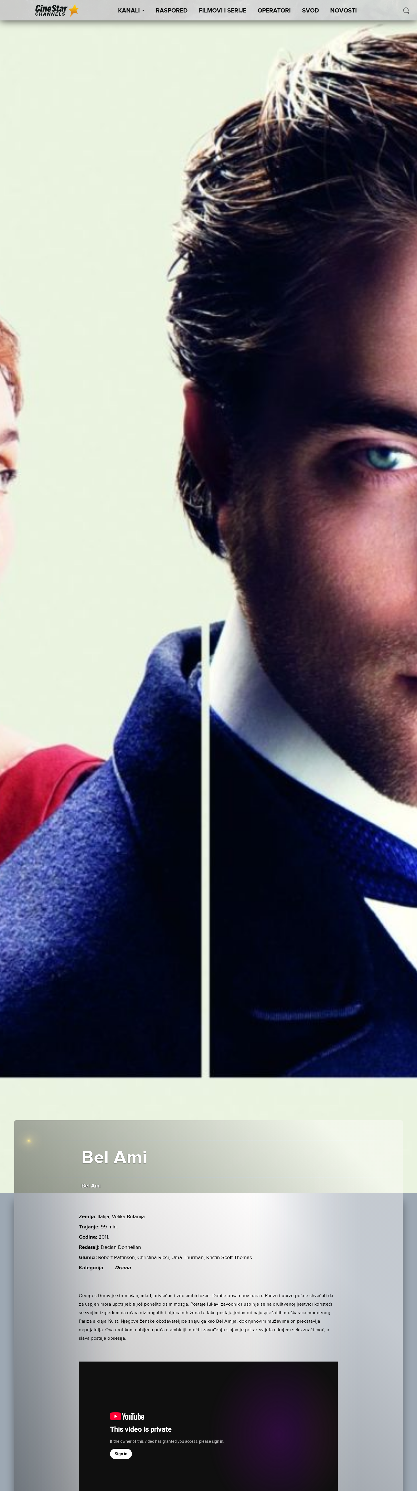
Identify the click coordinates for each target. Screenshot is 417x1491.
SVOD (310, 10)
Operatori (274, 10)
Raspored (172, 10)
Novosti (343, 10)
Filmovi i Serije (222, 10)
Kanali (129, 10)
